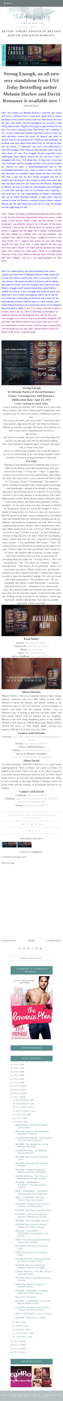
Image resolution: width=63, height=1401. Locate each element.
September (23, 1111)
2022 (17, 1079)
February (22, 1333)
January (22, 1337)
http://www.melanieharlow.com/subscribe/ (31, 757)
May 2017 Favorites (25, 1297)
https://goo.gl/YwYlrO (38, 646)
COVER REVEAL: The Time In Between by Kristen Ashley (31, 1177)
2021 (17, 1083)
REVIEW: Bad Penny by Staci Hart (33, 1210)
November (23, 1104)
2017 (17, 1097)
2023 (17, 1075)
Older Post (54, 941)
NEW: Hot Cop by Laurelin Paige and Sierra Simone (32, 1241)
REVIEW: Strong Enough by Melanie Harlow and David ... (32, 1171)
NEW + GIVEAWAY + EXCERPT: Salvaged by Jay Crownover (32, 1192)
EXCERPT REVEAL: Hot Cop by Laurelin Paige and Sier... (32, 1308)
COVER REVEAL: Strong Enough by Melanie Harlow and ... (32, 1260)
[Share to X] (24, 824)
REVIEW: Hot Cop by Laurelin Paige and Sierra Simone (31, 1225)
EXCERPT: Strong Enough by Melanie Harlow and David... (31, 1215)
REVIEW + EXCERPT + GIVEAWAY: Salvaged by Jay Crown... (31, 1233)
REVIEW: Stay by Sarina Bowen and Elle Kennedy (32, 1132)
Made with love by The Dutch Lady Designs (38, 1396)
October (22, 1107)
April (20, 1326)
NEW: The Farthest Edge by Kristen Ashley (30, 1285)
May (19, 1322)
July (19, 1118)
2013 (17, 1352)
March (20, 1330)
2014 (17, 1349)
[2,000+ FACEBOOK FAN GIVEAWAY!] (21, 1376)
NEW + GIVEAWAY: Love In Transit (33, 1314)
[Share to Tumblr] (36, 824)
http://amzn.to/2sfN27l (36, 642)
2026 (17, 1064)
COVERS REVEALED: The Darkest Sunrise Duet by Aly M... (33, 1139)
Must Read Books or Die (25, 1395)
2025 (17, 1068)
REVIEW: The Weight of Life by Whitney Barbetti (31, 1145)
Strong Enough (35, 649)
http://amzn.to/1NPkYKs (36, 743)
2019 (17, 1090)
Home (31, 941)
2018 (17, 1093)
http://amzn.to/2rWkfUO (36, 805)
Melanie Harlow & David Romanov (36, 815)
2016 (17, 1341)
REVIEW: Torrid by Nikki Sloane (32, 1221)
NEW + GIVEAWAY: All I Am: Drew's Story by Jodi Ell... (30, 1198)
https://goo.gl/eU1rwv (41, 656)
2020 (17, 1086)
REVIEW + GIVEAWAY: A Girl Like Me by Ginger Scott (33, 1302)
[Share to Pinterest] (32, 824)
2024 (17, 1072)
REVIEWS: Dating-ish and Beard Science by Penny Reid (32, 1205)
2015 (17, 1345)
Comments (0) (32, 831)
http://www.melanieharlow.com (36, 750)
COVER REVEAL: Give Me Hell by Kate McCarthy (33, 1272)
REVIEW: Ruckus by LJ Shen (30, 1318)
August (21, 1115)
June (19, 1122)
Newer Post (9, 941)
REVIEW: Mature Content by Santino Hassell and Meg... (31, 1266)
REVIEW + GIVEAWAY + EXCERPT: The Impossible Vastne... (30, 1185)
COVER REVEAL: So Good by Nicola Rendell (31, 1151)
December (23, 1100)
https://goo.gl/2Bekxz (37, 795)
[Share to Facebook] (28, 824)
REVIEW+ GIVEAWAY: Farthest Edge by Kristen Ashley (31, 1292)
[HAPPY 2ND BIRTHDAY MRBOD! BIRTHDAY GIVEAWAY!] (42, 1376)
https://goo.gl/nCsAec (35, 652)
